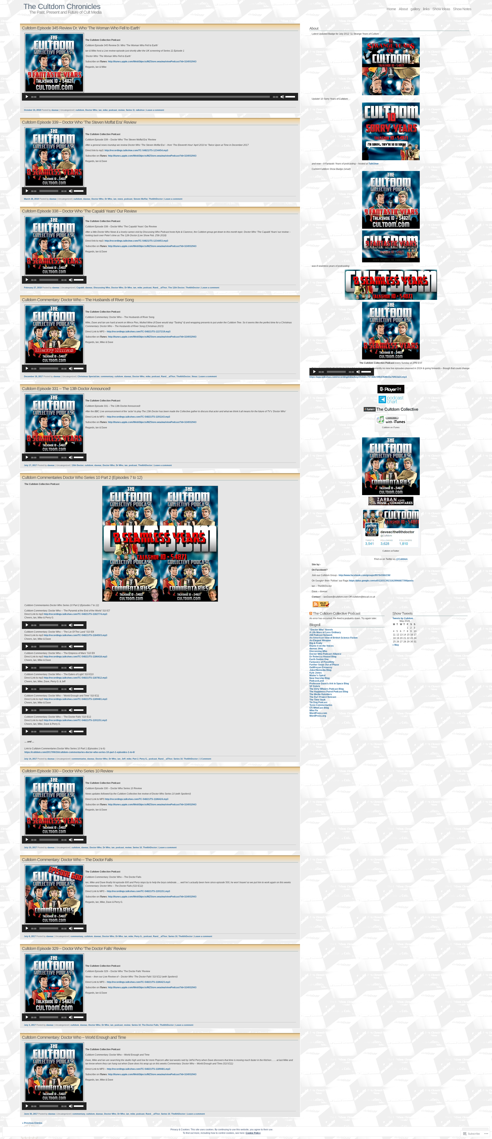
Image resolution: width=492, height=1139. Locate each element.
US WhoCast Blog (319, 707)
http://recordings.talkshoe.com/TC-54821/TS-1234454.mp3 (136, 150)
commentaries (79, 759)
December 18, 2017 (33, 376)
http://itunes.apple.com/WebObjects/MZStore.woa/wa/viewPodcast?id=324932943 (152, 61)
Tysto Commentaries (320, 705)
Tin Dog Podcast (318, 702)
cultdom (80, 110)
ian (100, 110)
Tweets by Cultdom (402, 618)
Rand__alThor (160, 287)
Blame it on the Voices (321, 646)
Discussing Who (102, 287)
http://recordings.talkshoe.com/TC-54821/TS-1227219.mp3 (138, 331)
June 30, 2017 (31, 1114)
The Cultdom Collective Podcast (336, 613)
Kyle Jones (315, 672)
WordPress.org (317, 716)
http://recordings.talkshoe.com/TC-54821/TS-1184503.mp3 (75, 635)
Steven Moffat (141, 199)
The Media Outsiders (320, 694)
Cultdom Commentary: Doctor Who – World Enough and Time (74, 1037)
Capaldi (80, 287)
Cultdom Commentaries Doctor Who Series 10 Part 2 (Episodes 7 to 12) (82, 477)
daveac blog (316, 648)
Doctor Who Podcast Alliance (325, 654)
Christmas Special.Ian (89, 376)
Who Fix (313, 710)
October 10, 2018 (32, 110)
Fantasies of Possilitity (321, 662)
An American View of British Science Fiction (333, 637)
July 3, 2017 (30, 1025)
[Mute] (282, 97)
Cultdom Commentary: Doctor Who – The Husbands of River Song (78, 299)
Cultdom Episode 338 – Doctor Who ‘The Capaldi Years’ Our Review (79, 211)
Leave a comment (155, 110)
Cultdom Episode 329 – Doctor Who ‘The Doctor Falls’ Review (74, 948)
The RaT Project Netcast (322, 697)
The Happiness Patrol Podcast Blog (328, 691)
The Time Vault (317, 699)
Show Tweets (402, 613)
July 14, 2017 (30, 759)
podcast (113, 110)
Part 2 (135, 759)
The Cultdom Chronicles (62, 6)
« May (395, 645)
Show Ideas (441, 9)
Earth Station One (319, 659)
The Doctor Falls (150, 1025)
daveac (55, 110)
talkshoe (140, 110)
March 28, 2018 (31, 199)
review (121, 110)
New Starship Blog (319, 678)
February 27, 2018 (33, 287)
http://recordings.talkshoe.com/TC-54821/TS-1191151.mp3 (75, 720)
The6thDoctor (156, 199)
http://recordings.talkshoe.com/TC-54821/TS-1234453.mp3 (136, 240)
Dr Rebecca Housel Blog (322, 656)
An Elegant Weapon (320, 640)
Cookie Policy (253, 1133)
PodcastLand (316, 681)
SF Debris (314, 686)
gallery (415, 9)
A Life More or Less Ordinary (325, 632)
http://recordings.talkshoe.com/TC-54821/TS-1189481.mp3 (75, 699)
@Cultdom (402, 559)
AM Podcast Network (320, 635)
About (403, 9)
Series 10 (178, 759)
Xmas (194, 376)
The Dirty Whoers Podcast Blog (326, 689)
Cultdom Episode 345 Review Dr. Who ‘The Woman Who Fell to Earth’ (81, 28)
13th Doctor (78, 465)
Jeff (123, 759)
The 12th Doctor (176, 287)
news (120, 199)
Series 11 (130, 110)
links (426, 9)
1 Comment (205, 759)
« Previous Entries (32, 1123)
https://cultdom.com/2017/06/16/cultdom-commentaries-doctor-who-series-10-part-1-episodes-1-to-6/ (79, 752)
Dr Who (108, 199)
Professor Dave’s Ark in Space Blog (329, 683)
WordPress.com (318, 713)
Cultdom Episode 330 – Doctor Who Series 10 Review (67, 771)
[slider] (290, 96)
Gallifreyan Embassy (320, 667)
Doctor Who (91, 110)
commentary (107, 376)
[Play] (27, 97)
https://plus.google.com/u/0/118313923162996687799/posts (381, 580)
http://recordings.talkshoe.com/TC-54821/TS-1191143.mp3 (138, 416)
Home (391, 9)
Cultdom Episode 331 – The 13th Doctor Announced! (66, 388)
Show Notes (462, 9)
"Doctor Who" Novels (321, 629)
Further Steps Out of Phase (324, 664)
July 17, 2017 (30, 465)
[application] (160, 97)
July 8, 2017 (30, 936)
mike (105, 110)
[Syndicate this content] (310, 613)
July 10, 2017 (30, 847)
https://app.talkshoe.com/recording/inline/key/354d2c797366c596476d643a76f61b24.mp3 (358, 377)
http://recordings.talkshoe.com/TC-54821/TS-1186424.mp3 (136, 799)
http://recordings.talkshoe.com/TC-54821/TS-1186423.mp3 (138, 982)
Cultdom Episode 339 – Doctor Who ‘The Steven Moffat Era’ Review (79, 122)
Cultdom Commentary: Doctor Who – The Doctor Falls (67, 859)
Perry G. (144, 759)
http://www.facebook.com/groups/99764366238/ (364, 575)
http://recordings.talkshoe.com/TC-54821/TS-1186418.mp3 (75, 656)
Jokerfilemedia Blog (320, 670)
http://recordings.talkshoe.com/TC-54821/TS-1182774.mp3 (75, 614)
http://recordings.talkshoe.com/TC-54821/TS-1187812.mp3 (75, 677)
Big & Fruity (315, 643)
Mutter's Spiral (317, 675)
